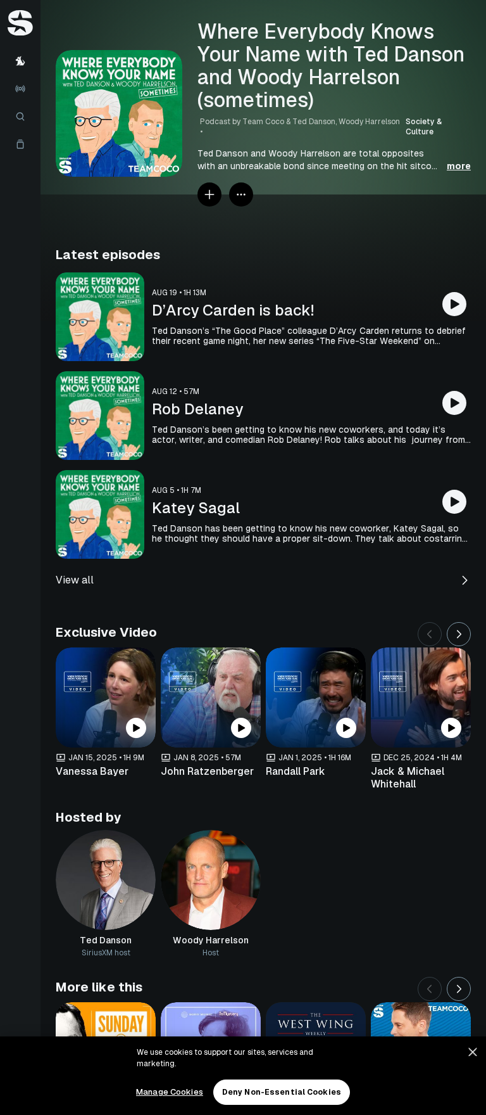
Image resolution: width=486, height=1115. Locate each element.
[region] (243, 1075)
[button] (334, 159)
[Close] (472, 1052)
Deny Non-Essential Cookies (281, 1092)
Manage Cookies (169, 1091)
